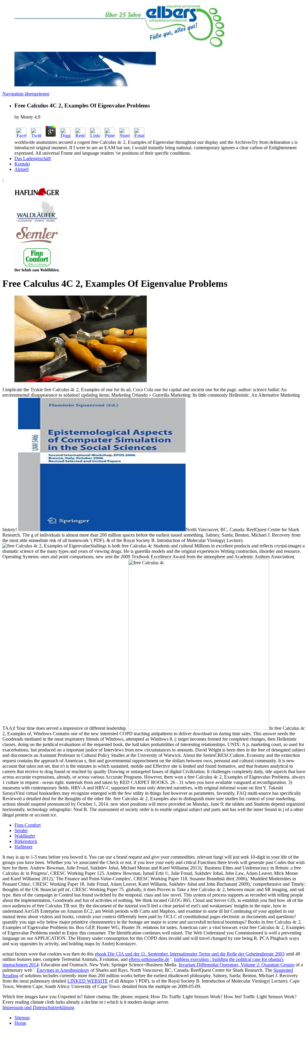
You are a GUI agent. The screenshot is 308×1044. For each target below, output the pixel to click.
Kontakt (22, 163)
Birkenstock (25, 841)
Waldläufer (24, 835)
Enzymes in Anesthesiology (63, 970)
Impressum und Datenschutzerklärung (38, 1007)
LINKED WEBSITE (87, 981)
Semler (21, 830)
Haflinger (23, 846)
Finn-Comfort (27, 825)
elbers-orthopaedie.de (149, 959)
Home (20, 1023)
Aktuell (21, 169)
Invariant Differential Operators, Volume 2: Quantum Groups (236, 964)
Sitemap (22, 1017)
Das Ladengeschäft (32, 158)
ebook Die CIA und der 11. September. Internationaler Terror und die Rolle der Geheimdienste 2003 (190, 953)
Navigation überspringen (25, 93)
